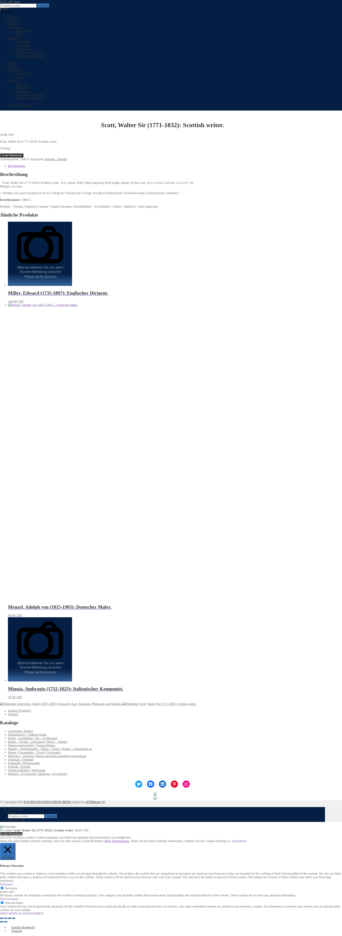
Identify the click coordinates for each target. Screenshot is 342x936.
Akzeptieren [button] (239, 841)
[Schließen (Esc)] (13, 918)
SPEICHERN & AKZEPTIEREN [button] (21, 913)
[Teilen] (9, 918)
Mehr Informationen (116, 841)
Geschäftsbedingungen (30, 56)
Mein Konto (15, 27)
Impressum (22, 41)
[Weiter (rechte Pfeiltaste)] (5, 921)
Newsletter (22, 45)
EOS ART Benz (10, 1)
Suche (12, 812)
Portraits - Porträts (56, 159)
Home (12, 16)
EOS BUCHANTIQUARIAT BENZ (47, 802)
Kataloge (13, 20)
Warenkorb (23, 31)
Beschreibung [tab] (16, 166)
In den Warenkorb (12, 155)
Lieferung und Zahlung (30, 52)
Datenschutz (23, 49)
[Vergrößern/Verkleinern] (1, 918)
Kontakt (13, 38)
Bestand (13, 24)
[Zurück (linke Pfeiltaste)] (1, 921)
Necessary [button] (6, 884)
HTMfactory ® (95, 802)
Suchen (43, 5)
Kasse (19, 34)
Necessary (11, 888)
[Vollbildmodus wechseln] (5, 918)
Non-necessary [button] (9, 899)
